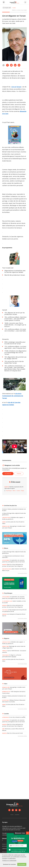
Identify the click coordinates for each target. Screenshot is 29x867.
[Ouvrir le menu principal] (3, 2)
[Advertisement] (14, 754)
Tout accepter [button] (21, 864)
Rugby (22, 490)
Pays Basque (9, 490)
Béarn (14, 490)
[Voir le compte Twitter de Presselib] (13, 810)
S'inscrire (19, 473)
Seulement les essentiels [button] (9, 864)
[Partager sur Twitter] (11, 65)
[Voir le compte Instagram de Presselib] (20, 810)
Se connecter (8, 473)
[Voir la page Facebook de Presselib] (9, 810)
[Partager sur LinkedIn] (15, 65)
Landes (14, 7)
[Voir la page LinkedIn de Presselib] (16, 810)
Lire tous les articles (22, 573)
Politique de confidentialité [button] (9, 860)
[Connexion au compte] (25, 2)
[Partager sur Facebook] (7, 65)
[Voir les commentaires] (3, 65)
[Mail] (19, 65)
